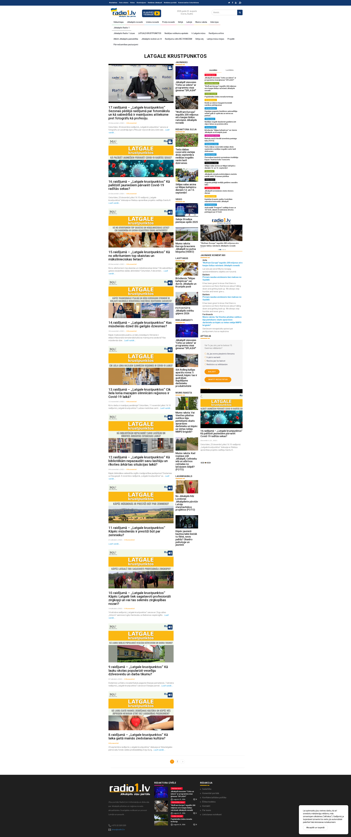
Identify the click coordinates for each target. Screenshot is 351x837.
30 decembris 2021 (116, 123)
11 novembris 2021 (116, 401)
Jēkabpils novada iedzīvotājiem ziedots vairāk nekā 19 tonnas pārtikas (221, 175)
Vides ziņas (210, 119)
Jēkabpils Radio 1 (122, 28)
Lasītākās (230, 70)
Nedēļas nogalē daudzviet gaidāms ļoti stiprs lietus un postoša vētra (220, 123)
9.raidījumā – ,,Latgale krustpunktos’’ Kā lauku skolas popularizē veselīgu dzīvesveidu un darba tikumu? (138, 670)
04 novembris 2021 (116, 469)
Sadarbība (206, 789)
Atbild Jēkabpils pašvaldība (126, 39)
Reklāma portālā (170, 3)
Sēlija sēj (199, 39)
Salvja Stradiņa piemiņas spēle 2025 (187, 220)
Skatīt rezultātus (218, 379)
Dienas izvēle (210, 127)
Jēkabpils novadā (135, 22)
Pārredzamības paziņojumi (126, 44)
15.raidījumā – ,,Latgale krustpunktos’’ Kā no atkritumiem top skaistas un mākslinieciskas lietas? (139, 255)
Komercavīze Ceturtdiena (188, 3)
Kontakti (206, 806)
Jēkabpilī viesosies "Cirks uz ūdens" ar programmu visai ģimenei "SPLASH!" (186, 86)
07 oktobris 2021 (115, 679)
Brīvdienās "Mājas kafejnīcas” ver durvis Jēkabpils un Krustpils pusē (186, 282)
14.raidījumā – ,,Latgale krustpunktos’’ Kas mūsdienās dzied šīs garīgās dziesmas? (140, 324)
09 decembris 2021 (116, 264)
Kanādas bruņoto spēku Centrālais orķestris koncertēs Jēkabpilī (218, 200)
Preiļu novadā (168, 22)
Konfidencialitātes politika (214, 797)
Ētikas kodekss (209, 801)
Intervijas (214, 22)
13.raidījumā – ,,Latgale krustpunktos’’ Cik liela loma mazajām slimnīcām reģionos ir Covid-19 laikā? (139, 393)
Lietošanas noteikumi (212, 814)
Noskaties (113, 3)
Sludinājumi (141, 3)
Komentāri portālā (210, 793)
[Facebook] (232, 2)
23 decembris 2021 (116, 194)
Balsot (212, 372)
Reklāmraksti (210, 75)
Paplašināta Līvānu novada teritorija (219, 97)
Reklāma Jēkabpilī (155, 3)
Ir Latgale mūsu (198, 33)
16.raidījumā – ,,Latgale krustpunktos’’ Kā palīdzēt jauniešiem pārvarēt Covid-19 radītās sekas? (139, 185)
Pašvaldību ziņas (212, 83)
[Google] (235, 2)
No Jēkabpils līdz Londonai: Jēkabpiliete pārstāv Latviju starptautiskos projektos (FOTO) (187, 503)
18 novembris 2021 (116, 331)
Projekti (230, 39)
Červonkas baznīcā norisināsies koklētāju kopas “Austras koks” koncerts (221, 158)
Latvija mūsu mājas (215, 39)
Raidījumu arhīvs (216, 33)
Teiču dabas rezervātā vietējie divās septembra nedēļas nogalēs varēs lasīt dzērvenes (185, 156)
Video (132, 3)
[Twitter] (229, 2)
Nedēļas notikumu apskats (176, 33)
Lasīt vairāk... (114, 203)
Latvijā (189, 22)
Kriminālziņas (211, 100)
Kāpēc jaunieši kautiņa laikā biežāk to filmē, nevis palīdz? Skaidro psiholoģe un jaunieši (186, 538)
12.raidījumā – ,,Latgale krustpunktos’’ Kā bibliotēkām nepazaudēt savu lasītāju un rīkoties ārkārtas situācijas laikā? (139, 460)
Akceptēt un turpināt (315, 827)
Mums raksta (201, 22)
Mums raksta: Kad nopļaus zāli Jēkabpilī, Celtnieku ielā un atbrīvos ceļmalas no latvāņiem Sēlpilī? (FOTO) (186, 461)
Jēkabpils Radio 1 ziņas (124, 33)
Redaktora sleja (211, 144)
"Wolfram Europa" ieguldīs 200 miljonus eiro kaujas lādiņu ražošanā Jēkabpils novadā (187, 117)
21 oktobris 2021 (115, 540)
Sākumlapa (119, 22)
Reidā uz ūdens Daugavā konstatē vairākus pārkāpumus (218, 104)
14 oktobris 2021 (115, 608)
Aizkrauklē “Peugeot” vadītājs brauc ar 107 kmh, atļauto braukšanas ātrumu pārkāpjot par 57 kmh (220, 210)
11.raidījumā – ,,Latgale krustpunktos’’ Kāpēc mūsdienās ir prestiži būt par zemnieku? (136, 531)
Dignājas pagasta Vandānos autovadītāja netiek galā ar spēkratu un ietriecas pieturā (221, 113)
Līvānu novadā (152, 22)
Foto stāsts (123, 3)
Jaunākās (213, 70)
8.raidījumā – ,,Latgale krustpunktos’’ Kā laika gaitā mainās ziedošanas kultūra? (138, 736)
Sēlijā (180, 22)
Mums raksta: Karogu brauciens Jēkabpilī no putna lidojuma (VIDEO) (186, 247)
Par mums (206, 810)
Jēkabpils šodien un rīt (151, 39)
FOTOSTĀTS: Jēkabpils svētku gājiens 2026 (185, 311)
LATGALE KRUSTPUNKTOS (149, 33)
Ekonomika (209, 171)
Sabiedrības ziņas (212, 135)
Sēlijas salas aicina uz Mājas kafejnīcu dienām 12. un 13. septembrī (186, 188)
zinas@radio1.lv (118, 829)
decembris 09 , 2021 (208, 440)
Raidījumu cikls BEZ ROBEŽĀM (178, 39)
